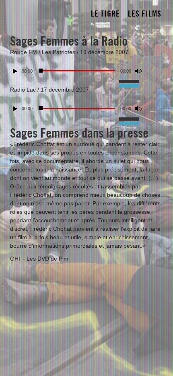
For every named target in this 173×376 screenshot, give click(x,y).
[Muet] (138, 71)
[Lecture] (15, 71)
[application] (86, 69)
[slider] (131, 80)
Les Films (144, 13)
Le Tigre (105, 13)
